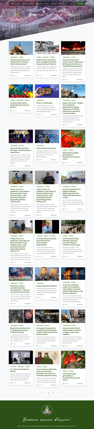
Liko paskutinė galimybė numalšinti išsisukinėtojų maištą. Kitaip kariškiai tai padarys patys (46, 331)
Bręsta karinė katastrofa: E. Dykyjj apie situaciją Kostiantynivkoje (20, 330)
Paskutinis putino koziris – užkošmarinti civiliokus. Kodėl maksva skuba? (20, 62)
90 (48, 393)
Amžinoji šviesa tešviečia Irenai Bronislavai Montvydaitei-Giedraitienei (46, 241)
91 (53, 393)
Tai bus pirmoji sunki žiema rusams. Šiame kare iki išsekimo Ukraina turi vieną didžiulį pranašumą (72, 63)
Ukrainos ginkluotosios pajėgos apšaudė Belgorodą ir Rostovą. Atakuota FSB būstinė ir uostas (71, 193)
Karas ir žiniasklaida (44, 103)
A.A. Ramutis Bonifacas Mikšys (19, 370)
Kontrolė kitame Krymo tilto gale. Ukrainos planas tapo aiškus (20, 150)
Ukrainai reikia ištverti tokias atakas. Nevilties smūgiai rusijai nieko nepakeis (71, 331)
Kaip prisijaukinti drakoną (46, 286)
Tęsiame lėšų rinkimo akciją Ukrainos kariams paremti (19, 105)
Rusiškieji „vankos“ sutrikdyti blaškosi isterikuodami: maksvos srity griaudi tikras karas (20, 289)
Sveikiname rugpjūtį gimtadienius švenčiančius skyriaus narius (71, 156)
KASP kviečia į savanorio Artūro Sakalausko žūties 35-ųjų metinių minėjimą (46, 62)
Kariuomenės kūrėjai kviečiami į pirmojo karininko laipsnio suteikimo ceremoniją (71, 241)
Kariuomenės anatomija (46, 148)
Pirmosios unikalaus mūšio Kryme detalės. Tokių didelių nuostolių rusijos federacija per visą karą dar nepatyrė (72, 289)
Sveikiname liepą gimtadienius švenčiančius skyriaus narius (71, 377)
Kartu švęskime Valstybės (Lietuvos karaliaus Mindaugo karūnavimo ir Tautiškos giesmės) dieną (46, 372)
